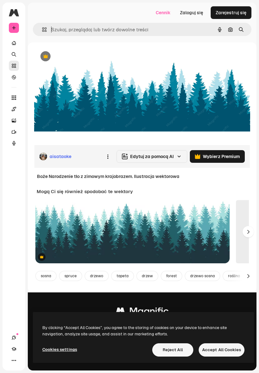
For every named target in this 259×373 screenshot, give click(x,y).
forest (171, 275)
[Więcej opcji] (107, 156)
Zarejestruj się (231, 12)
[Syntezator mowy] (14, 143)
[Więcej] (14, 360)
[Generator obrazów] (14, 120)
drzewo (96, 275)
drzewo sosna (202, 275)
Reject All (173, 349)
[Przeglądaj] (14, 77)
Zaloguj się (191, 12)
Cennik (163, 12)
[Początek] (14, 43)
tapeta (123, 275)
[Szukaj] (14, 54)
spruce (70, 275)
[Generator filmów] (14, 132)
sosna (46, 275)
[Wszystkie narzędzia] (14, 98)
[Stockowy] (14, 66)
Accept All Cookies (221, 349)
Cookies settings (59, 349)
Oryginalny (78, 57)
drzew (147, 275)
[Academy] (14, 349)
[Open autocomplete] (42, 29)
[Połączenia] (14, 338)
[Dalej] (248, 231)
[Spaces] (14, 109)
